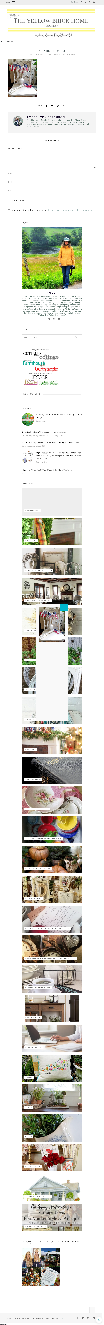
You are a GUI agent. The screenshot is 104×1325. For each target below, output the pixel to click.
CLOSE (64, 608)
